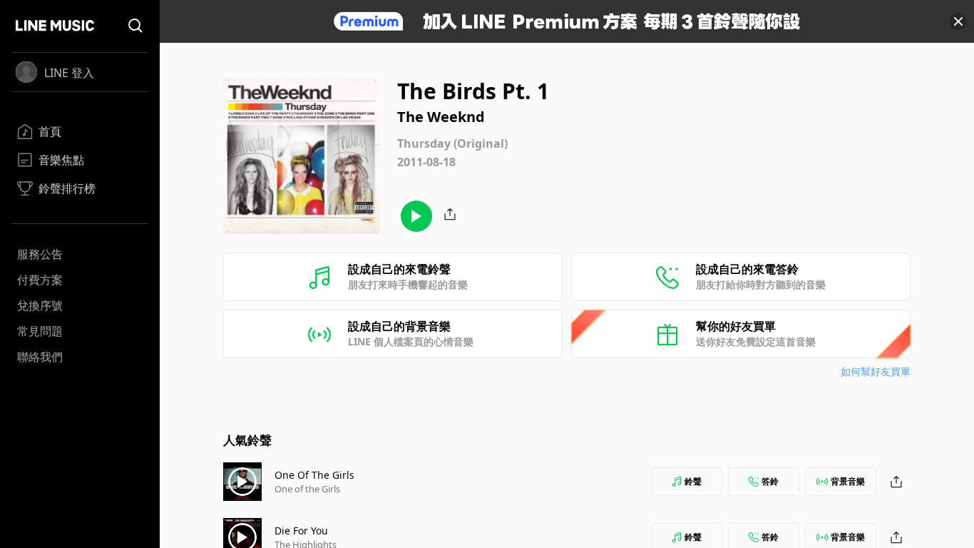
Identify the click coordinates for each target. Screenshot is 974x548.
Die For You (301, 530)
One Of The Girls (314, 475)
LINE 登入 (69, 73)
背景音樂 (848, 481)
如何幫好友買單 (876, 371)
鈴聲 (693, 481)
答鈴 (770, 481)
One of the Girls (307, 488)
